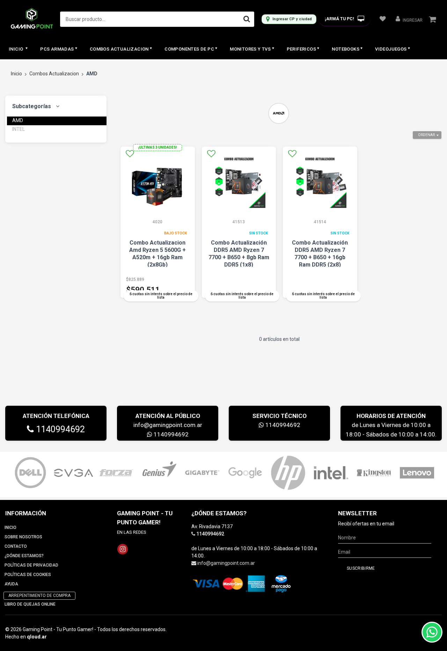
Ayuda (11, 584)
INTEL (18, 129)
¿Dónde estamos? (24, 555)
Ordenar (426, 135)
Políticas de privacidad (31, 565)
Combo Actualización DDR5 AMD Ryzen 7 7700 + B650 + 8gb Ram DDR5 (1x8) (238, 253)
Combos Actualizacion (54, 73)
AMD (17, 120)
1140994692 (59, 429)
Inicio (16, 49)
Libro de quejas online (30, 604)
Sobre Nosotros (23, 536)
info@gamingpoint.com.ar (167, 424)
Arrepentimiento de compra (39, 595)
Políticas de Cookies (28, 574)
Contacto (16, 546)
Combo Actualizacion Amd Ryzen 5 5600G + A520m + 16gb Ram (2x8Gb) (157, 253)
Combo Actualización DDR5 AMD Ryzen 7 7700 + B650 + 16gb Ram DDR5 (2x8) (320, 253)
